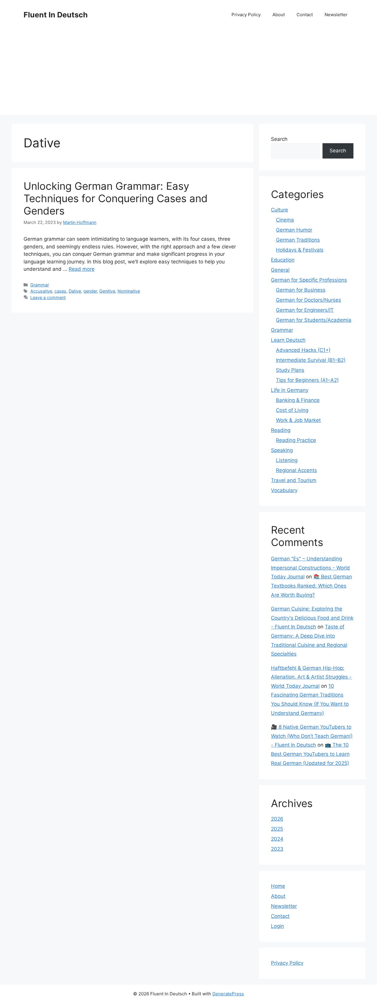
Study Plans (290, 370)
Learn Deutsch (288, 340)
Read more (82, 269)
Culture (279, 210)
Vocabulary (284, 490)
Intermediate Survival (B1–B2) (310, 360)
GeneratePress (228, 994)
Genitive (107, 290)
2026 (277, 819)
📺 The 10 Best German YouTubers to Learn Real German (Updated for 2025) (310, 754)
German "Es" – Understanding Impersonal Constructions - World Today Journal (310, 568)
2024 (277, 839)
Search (279, 139)
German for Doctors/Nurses (308, 300)
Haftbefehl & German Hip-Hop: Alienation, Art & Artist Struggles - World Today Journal (311, 677)
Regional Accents (296, 470)
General (280, 270)
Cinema (285, 220)
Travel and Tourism (293, 480)
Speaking (282, 450)
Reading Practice (296, 440)
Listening (286, 460)
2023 (277, 849)
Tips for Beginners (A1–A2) (307, 380)
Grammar (39, 284)
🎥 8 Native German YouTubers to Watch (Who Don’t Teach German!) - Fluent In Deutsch (312, 736)
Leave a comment (48, 297)
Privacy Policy (246, 14)
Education (283, 260)
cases (60, 290)
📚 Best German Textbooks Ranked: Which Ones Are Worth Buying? (311, 586)
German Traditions (298, 240)
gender (90, 290)
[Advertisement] (188, 73)
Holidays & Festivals (299, 250)
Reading (280, 430)
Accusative (41, 290)
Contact (305, 14)
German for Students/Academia (313, 320)
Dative (75, 290)
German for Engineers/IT (305, 310)
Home (278, 886)
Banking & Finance (298, 400)
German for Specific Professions (309, 280)
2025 (277, 829)
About (278, 14)
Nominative (129, 290)
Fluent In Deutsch (56, 14)
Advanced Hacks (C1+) (303, 350)
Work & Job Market (298, 420)
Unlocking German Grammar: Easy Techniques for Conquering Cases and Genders (116, 198)
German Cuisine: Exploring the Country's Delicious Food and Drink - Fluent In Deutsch (312, 618)
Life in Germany (289, 390)
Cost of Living (292, 410)
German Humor (294, 230)
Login (277, 926)
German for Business (300, 290)
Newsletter (336, 14)
